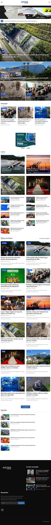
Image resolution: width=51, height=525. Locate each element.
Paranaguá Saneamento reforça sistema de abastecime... (23, 445)
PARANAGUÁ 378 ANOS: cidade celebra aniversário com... (23, 430)
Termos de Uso (46, 521)
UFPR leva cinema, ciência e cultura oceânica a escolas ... (37, 394)
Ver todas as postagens (44, 238)
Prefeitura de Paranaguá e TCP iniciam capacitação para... (36, 96)
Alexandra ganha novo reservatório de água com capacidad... (13, 394)
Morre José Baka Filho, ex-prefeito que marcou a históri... (38, 339)
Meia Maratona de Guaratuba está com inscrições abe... (17, 229)
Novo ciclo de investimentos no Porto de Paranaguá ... (17, 213)
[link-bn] (25, 141)
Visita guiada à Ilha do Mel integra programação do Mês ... (36, 258)
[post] (25, 42)
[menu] (1, 2)
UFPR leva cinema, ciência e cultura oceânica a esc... (42, 198)
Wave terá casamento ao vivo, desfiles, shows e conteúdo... (10, 367)
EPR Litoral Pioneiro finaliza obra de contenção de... (11, 190)
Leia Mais (25, 406)
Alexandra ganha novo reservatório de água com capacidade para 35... (24, 121)
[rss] (2, 509)
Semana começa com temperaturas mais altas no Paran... (37, 169)
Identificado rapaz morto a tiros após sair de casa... (42, 478)
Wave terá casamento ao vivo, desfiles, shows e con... (38, 190)
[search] (49, 2)
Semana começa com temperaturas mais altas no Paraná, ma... (37, 312)
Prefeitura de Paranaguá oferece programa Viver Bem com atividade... (42, 121)
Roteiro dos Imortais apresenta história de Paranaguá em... (10, 258)
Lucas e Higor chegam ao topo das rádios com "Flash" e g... (11, 312)
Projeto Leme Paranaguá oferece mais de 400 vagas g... (42, 213)
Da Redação (38, 474)
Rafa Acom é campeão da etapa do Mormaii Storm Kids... (17, 221)
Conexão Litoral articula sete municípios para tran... (17, 206)
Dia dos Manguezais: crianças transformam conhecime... (42, 221)
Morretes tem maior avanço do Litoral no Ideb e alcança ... (38, 367)
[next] (49, 21)
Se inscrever (21, 503)
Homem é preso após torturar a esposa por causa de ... (43, 486)
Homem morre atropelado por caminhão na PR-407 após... (42, 472)
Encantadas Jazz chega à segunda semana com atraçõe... (43, 206)
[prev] (47, 21)
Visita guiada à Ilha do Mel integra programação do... (11, 169)
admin (2, 79)
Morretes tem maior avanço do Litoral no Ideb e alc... (17, 198)
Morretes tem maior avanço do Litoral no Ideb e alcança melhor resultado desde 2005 (25, 78)
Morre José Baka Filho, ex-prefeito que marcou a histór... (11, 96)
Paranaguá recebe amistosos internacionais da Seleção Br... (10, 285)
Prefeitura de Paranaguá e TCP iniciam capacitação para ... (38, 285)
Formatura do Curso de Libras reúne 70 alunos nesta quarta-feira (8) (19, 21)
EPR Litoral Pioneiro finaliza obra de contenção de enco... (12, 339)
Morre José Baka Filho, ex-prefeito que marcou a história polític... (7, 121)
